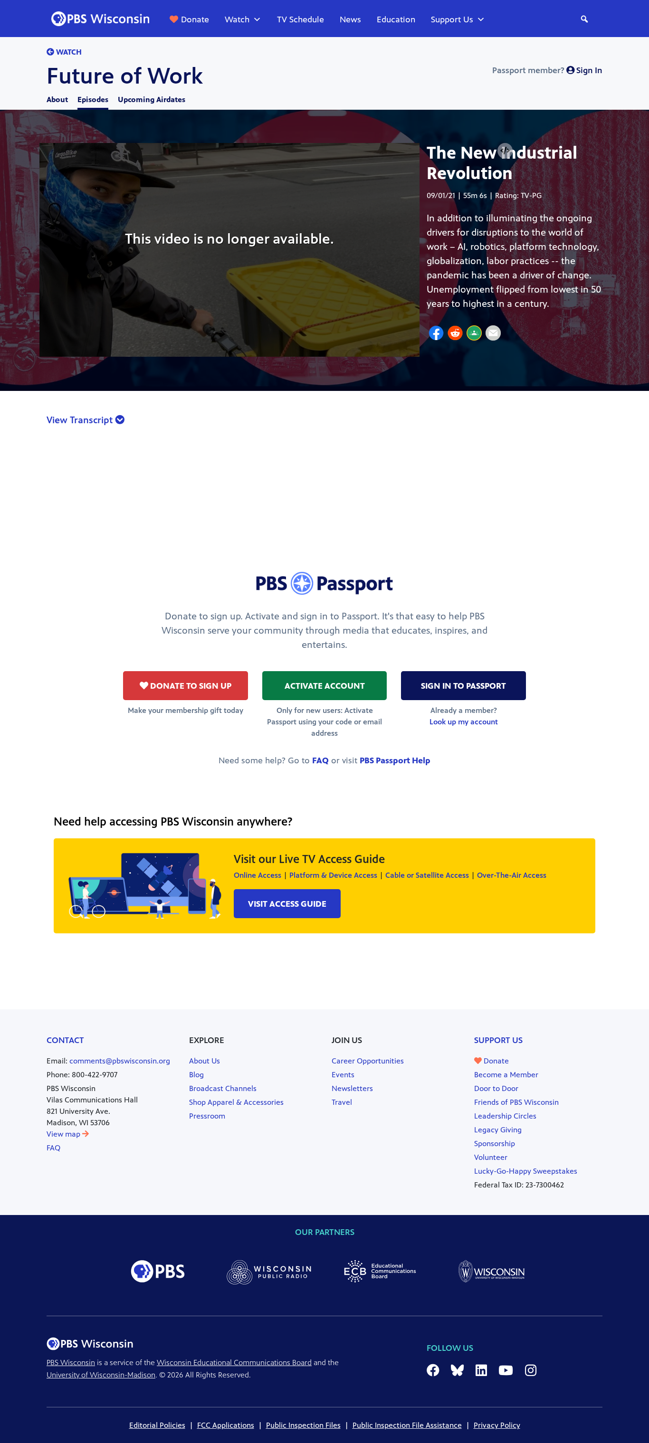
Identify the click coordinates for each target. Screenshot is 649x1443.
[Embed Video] (505, 150)
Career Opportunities (368, 1060)
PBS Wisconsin (71, 1362)
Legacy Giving (498, 1129)
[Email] (493, 334)
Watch (237, 19)
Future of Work (125, 76)
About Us (204, 1060)
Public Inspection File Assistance (407, 1425)
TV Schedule (300, 19)
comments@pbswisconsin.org (119, 1060)
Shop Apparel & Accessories (236, 1102)
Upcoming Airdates (151, 99)
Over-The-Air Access (511, 875)
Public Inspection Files (303, 1425)
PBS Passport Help (395, 760)
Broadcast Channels (223, 1088)
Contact (65, 1040)
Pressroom (207, 1115)
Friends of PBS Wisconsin (516, 1102)
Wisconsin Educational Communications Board (234, 1362)
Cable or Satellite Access (427, 875)
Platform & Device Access (333, 875)
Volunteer (490, 1157)
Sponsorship (494, 1143)
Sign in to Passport (463, 686)
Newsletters (352, 1088)
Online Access (257, 875)
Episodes (92, 99)
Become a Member (506, 1074)
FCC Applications (225, 1425)
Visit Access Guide (287, 904)
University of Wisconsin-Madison (101, 1374)
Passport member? (547, 70)
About (57, 99)
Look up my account (463, 721)
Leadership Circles (505, 1115)
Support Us (452, 19)
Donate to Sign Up (189, 686)
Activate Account (325, 686)
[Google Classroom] (474, 334)
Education (396, 19)
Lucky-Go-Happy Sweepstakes (525, 1171)
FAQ (320, 760)
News (350, 19)
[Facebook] (436, 334)
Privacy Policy (497, 1425)
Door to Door (496, 1088)
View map (64, 1134)
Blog (196, 1074)
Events (343, 1074)
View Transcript (81, 420)
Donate (195, 19)
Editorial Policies (157, 1425)
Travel (342, 1102)
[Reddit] (455, 334)
